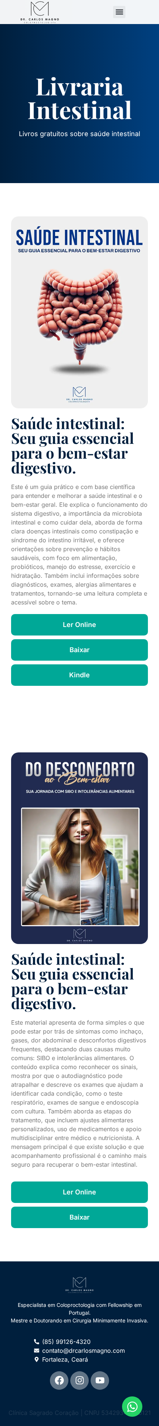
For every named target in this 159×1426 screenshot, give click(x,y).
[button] (119, 12)
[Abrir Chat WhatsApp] (132, 1406)
